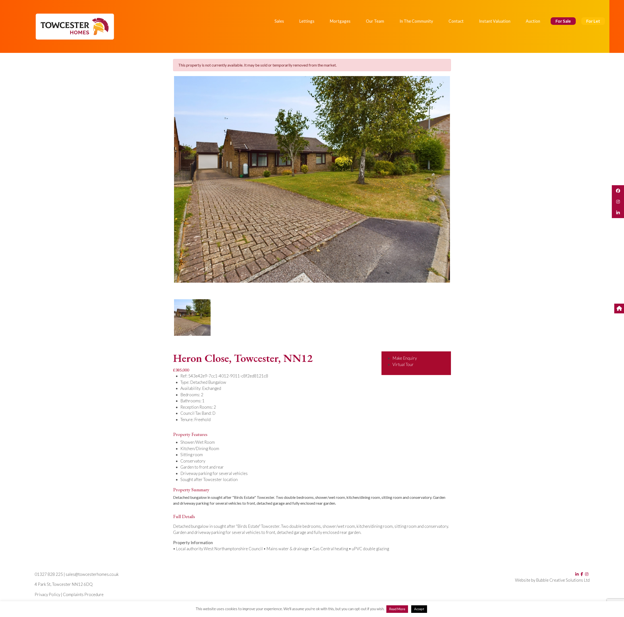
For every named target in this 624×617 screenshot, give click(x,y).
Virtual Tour (403, 364)
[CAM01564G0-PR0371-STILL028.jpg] (312, 179)
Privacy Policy (47, 594)
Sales (279, 21)
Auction (533, 21)
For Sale (563, 21)
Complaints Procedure (83, 594)
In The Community (416, 21)
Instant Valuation (494, 21)
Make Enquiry (404, 358)
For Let (593, 21)
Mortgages (340, 21)
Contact (456, 21)
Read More (397, 609)
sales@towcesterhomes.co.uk (92, 574)
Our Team (375, 21)
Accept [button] (419, 609)
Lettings (306, 21)
